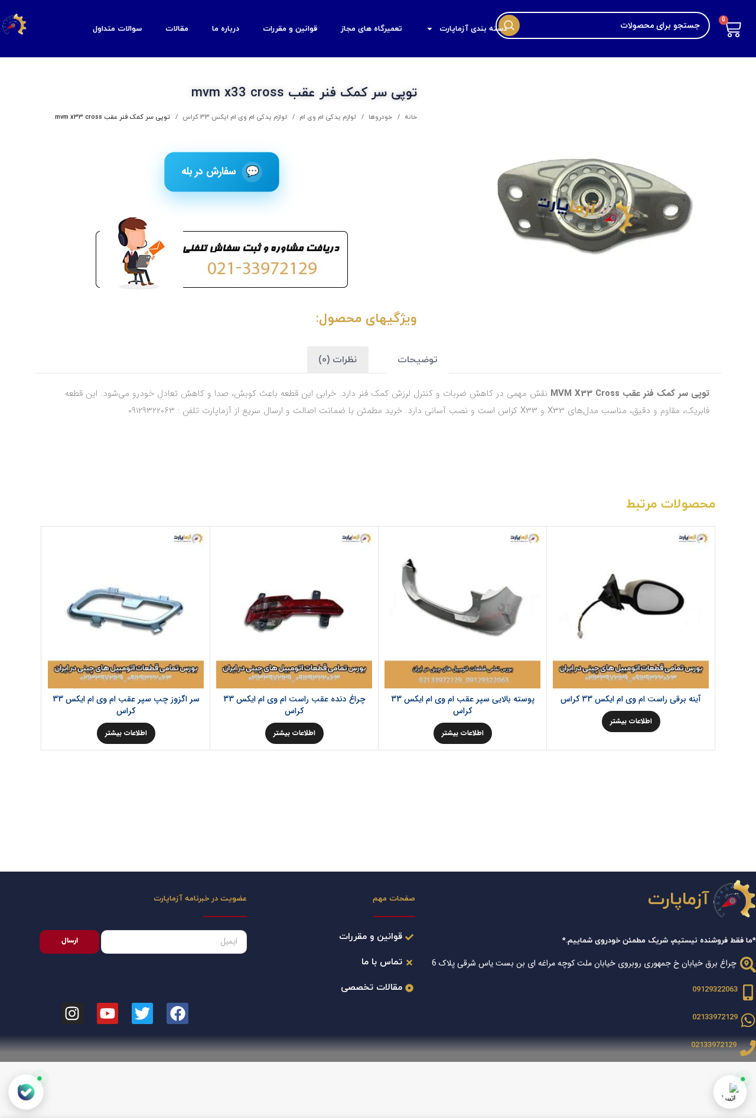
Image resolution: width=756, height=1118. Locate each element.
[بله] (26, 1092)
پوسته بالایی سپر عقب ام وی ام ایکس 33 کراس (463, 705)
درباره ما (225, 29)
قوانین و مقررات (290, 29)
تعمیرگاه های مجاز (371, 29)
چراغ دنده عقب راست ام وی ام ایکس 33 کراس (294, 705)
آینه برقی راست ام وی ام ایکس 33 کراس (631, 699)
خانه (410, 117)
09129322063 (715, 989)
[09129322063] (748, 992)
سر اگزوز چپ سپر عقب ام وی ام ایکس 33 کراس (126, 705)
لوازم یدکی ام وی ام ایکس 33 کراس (234, 117)
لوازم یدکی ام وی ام (327, 117)
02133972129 (715, 1017)
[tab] (417, 360)
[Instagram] (72, 1013)
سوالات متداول (117, 29)
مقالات (176, 29)
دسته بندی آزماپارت (473, 29)
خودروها (379, 117)
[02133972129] (748, 1020)
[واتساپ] (730, 1092)
